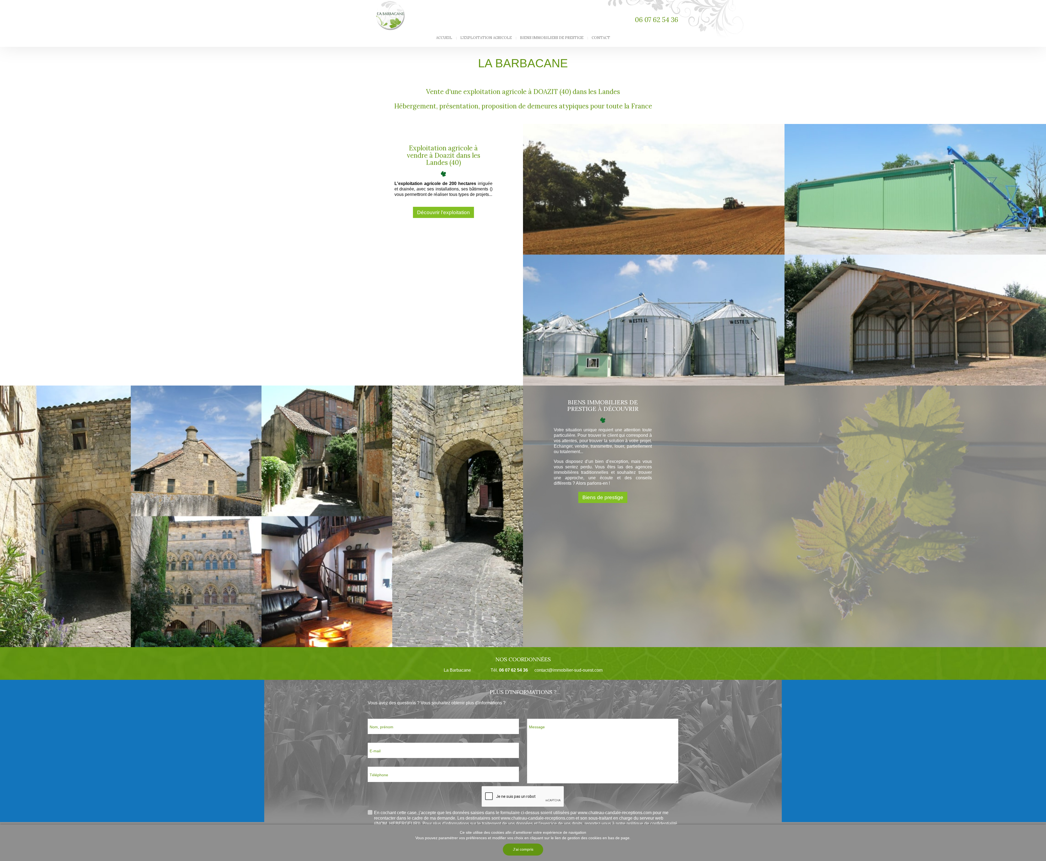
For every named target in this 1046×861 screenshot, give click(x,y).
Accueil (444, 37)
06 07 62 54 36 (656, 20)
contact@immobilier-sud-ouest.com (568, 670)
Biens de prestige (602, 497)
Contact (601, 37)
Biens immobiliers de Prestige (551, 37)
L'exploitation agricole (486, 37)
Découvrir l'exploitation (443, 212)
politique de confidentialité (652, 823)
